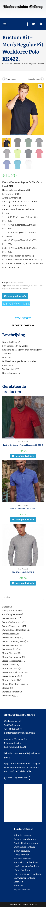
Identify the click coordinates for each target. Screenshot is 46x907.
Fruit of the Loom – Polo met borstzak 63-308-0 (23, 445)
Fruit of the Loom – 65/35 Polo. (23, 509)
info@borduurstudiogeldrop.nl (20, 733)
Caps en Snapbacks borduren (22, 874)
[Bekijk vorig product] (4, 79)
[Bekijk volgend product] (42, 79)
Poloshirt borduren (21, 835)
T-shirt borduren (17, 851)
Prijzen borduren (17, 889)
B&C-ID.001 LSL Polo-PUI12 (23, 572)
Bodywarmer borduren (19, 878)
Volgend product (33, 79)
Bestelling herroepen (17, 778)
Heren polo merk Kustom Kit (17, 285)
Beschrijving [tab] (23, 318)
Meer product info (17, 296)
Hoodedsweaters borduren (21, 866)
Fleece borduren (16, 854)
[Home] (3, 64)
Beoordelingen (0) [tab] (23, 325)
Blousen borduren (17, 858)
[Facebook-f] (27, 24)
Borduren (20, 882)
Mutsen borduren (21, 870)
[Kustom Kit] (16, 303)
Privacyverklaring (12, 743)
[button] (5, 24)
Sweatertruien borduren (20, 839)
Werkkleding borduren (19, 847)
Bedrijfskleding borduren (21, 843)
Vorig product (11, 79)
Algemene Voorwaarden (15, 739)
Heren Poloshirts (17, 282)
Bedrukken (14, 885)
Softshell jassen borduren (21, 862)
